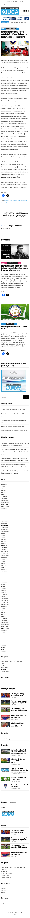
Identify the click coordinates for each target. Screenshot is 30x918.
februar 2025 (4, 521)
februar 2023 (4, 570)
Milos (2, 464)
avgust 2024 (4, 533)
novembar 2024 (4, 527)
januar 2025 (4, 523)
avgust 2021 (4, 606)
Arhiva (21, 1)
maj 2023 (3, 563)
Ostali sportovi (5, 667)
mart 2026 (3, 494)
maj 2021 (3, 612)
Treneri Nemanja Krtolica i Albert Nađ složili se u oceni (19, 709)
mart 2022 (3, 592)
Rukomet (3, 263)
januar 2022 (4, 596)
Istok (11, 200)
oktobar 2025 (4, 504)
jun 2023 (3, 561)
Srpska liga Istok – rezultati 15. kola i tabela (19, 778)
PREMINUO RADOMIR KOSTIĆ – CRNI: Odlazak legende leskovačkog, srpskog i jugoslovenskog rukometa (14, 268)
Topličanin (6, 202)
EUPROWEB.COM (18, 912)
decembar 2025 (4, 500)
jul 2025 (3, 511)
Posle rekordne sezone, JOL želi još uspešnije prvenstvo (19, 702)
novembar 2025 (4, 502)
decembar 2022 (4, 574)
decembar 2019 (4, 637)
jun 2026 (3, 488)
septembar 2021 (5, 604)
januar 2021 (4, 620)
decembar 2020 (4, 622)
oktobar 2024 (4, 529)
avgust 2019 (4, 645)
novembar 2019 (4, 639)
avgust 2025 (4, 509)
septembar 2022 (5, 580)
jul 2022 (3, 584)
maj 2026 (3, 490)
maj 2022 (3, 588)
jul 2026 (3, 486)
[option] (19, 22)
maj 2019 (3, 651)
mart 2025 (3, 519)
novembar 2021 (4, 600)
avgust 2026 (4, 484)
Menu (27, 11)
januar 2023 (4, 572)
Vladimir (3, 471)
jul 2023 (3, 559)
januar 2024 (4, 547)
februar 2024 (4, 545)
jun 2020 (3, 635)
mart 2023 (3, 567)
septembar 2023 (5, 555)
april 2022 (3, 590)
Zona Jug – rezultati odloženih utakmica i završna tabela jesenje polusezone (19, 770)
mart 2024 (3, 543)
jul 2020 (3, 633)
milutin (3, 458)
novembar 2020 (4, 624)
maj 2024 (3, 539)
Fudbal (3, 28)
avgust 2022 (4, 582)
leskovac (15, 200)
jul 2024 (3, 535)
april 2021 (3, 614)
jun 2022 (3, 586)
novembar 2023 (4, 551)
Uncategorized (5, 672)
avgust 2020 (4, 631)
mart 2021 (3, 616)
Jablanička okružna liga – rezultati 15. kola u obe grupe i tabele (20, 761)
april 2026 (3, 492)
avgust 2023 (4, 557)
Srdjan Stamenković (15, 226)
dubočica (6, 200)
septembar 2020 (5, 628)
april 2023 (3, 565)
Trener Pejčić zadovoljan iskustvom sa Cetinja (13, 409)
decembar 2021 (4, 598)
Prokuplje (20, 200)
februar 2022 (4, 594)
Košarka (3, 665)
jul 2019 (3, 647)
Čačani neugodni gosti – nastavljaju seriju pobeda (14, 430)
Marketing (15, 1)
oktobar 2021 (4, 602)
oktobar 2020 (4, 626)
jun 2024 (3, 537)
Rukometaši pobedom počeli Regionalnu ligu (12, 426)
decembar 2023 (4, 549)
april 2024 (3, 541)
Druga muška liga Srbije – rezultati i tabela (12, 661)
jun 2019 (3, 649)
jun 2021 (3, 610)
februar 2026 (4, 496)
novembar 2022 (4, 576)
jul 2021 (3, 608)
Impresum (9, 1)
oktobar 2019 (4, 641)
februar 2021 (4, 618)
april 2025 (3, 517)
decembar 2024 (4, 525)
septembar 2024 (5, 531)
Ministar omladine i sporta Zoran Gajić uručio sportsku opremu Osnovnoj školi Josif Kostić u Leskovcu (15, 452)
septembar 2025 (5, 506)
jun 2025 (3, 513)
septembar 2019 (5, 643)
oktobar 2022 (4, 578)
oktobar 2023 (4, 553)
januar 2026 (4, 498)
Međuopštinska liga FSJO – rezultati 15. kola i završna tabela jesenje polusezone (19, 751)
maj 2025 (3, 515)
